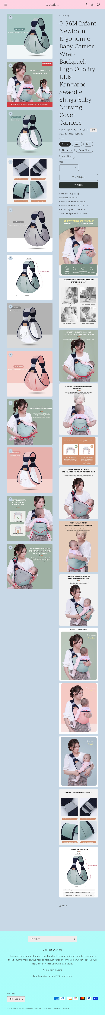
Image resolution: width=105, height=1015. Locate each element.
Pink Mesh (67, 150)
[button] (6, 4)
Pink (88, 144)
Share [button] (64, 906)
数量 (61, 162)
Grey (77, 144)
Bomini (15, 1009)
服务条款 (56, 1009)
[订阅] (74, 939)
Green (65, 144)
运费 (80, 134)
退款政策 (38, 1009)
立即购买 (78, 185)
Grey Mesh (67, 156)
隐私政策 (47, 1009)
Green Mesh (84, 150)
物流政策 (66, 1009)
